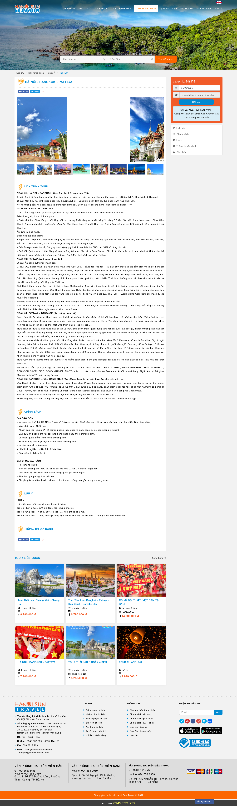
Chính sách (183, 134)
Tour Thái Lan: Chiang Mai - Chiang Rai (38, 602)
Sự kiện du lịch (94, 722)
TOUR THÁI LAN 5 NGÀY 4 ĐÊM (87, 662)
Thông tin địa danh (186, 146)
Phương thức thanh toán (143, 710)
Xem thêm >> (159, 558)
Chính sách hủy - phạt (141, 722)
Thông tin (133, 703)
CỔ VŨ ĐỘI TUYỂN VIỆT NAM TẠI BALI (139, 602)
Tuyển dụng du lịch (96, 731)
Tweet (36, 91)
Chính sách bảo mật (140, 714)
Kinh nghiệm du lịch (96, 718)
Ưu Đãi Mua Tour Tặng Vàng (196, 109)
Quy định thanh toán (140, 731)
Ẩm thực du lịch (94, 727)
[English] (218, 2)
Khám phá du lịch (95, 714)
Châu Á (51, 73)
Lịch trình (181, 128)
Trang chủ (19, 73)
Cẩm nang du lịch (95, 710)
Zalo (210, 721)
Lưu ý (179, 140)
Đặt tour (196, 102)
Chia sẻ (24, 91)
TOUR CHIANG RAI (130, 662)
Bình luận (182, 152)
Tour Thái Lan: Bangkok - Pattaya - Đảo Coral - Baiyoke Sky (88, 602)
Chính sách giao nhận (141, 718)
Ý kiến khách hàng (96, 735)
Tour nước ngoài (36, 73)
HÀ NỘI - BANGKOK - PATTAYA (36, 662)
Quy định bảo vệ (138, 727)
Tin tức (88, 703)
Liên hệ (134, 735)
